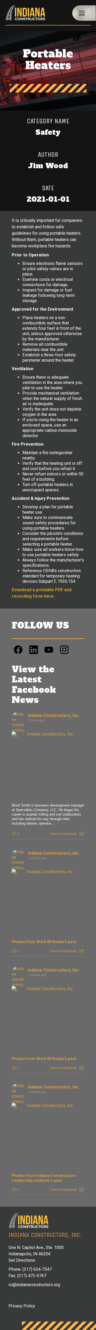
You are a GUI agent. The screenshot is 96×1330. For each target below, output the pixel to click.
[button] (84, 13)
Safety (48, 132)
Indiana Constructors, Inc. (53, 715)
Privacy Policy (22, 1305)
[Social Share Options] (81, 834)
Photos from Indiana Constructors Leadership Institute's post (44, 1178)
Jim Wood (48, 166)
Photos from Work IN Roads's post (44, 941)
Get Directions (22, 1260)
